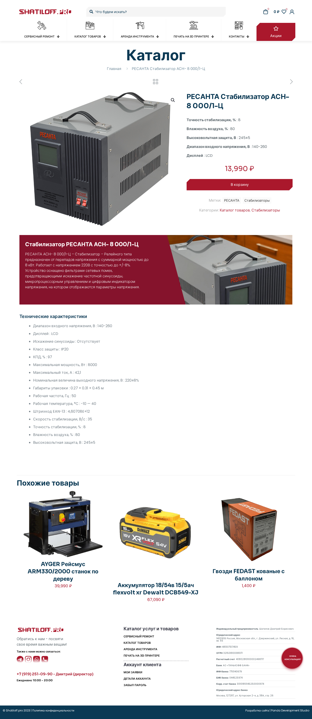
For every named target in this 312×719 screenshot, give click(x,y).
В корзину (240, 184)
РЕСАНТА (231, 200)
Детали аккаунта (137, 679)
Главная (114, 68)
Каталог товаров (235, 210)
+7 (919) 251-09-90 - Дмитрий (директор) (55, 674)
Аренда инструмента (140, 649)
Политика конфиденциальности (53, 710)
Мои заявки (133, 672)
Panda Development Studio (290, 710)
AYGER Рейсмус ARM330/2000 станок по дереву (63, 571)
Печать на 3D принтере (142, 656)
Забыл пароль (135, 685)
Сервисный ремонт (139, 636)
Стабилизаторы (265, 210)
